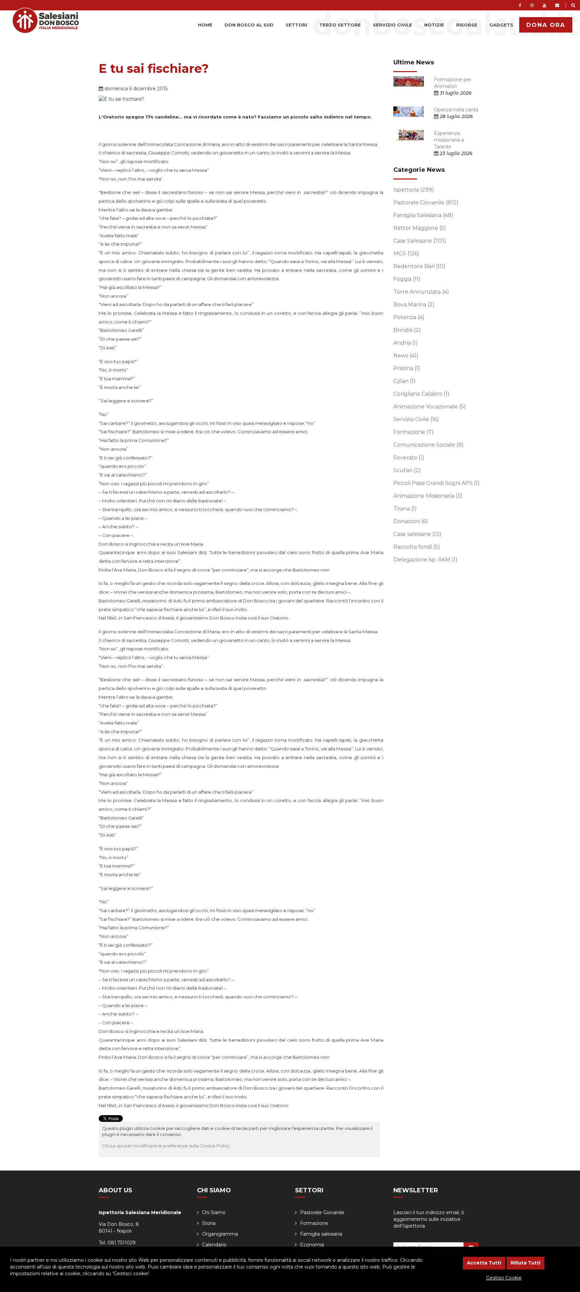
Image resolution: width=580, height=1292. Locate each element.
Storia (208, 1223)
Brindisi (407, 330)
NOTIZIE (434, 25)
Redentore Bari (419, 266)
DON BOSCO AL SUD (249, 25)
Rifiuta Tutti (525, 1262)
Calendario (214, 1245)
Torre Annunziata (421, 292)
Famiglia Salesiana (423, 215)
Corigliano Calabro (421, 394)
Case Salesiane (419, 241)
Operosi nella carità (456, 110)
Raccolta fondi (416, 547)
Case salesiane (417, 534)
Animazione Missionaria (428, 496)
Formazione (413, 432)
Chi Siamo (214, 1212)
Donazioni (410, 521)
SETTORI (296, 25)
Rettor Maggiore (419, 228)
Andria (405, 343)
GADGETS (501, 25)
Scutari (407, 470)
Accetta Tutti (484, 1262)
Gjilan (404, 381)
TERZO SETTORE (340, 25)
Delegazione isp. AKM (425, 559)
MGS (406, 253)
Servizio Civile (416, 419)
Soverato (408, 457)
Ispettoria (413, 190)
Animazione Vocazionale (429, 406)
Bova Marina (414, 304)
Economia (312, 1245)
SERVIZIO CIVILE (392, 25)
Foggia (407, 279)
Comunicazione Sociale (428, 445)
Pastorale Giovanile (425, 202)
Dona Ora (545, 24)
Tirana (405, 508)
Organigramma (220, 1234)
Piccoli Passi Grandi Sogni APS (436, 483)
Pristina (406, 368)
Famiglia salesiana (321, 1234)
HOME (205, 25)
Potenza (409, 317)
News (406, 355)
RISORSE (466, 25)
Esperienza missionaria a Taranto (449, 140)
